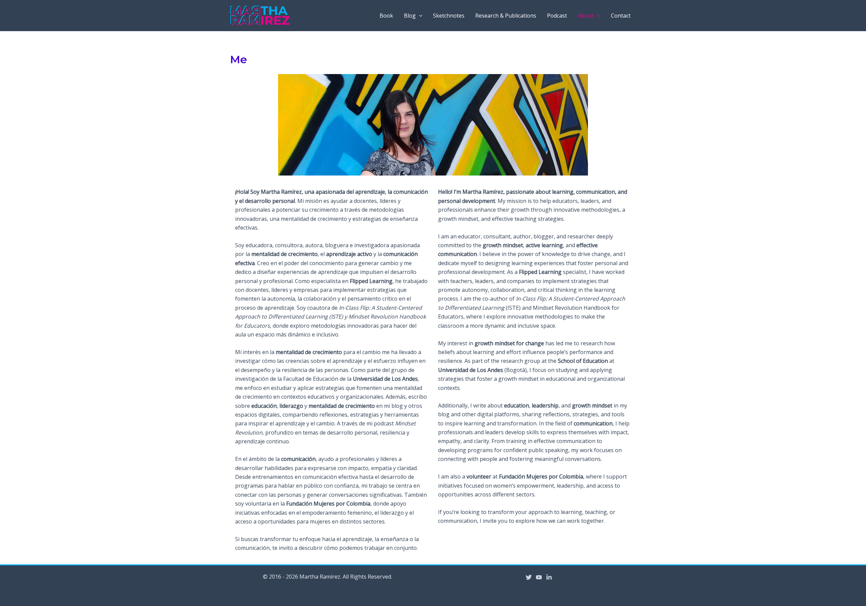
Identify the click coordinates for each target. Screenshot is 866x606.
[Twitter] (529, 577)
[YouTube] (539, 577)
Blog (410, 15)
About (585, 15)
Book (386, 15)
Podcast (557, 15)
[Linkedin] (549, 577)
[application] (419, 15)
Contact (621, 15)
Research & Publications (505, 15)
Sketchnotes (448, 15)
